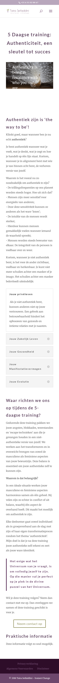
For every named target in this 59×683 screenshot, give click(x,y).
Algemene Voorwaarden (19, 668)
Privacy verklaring (27, 663)
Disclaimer (43, 668)
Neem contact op (29, 624)
